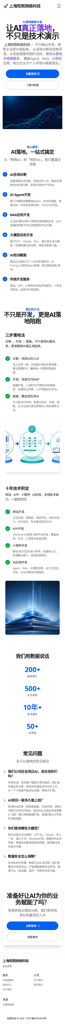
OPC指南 (7, 989)
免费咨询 (31, 74)
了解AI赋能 (32, 85)
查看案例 (32, 937)
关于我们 (38, 980)
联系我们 (38, 984)
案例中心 (7, 984)
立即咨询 (31, 926)
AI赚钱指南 (8, 1004)
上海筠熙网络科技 (16, 961)
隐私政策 (7, 966)
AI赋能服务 (8, 980)
